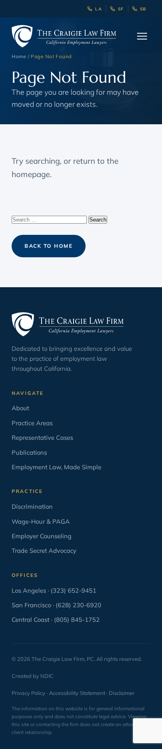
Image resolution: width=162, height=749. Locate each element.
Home (19, 56)
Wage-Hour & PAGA (41, 521)
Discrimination (32, 506)
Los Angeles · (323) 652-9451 (54, 590)
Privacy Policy (28, 693)
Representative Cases (42, 437)
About (20, 408)
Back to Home (49, 246)
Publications (29, 452)
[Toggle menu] (142, 36)
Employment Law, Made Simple (56, 467)
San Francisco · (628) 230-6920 (56, 605)
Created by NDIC (33, 676)
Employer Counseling (41, 536)
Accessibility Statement (77, 693)
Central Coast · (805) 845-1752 (56, 619)
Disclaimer (122, 693)
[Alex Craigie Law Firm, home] (64, 36)
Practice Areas (32, 423)
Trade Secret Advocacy (44, 550)
